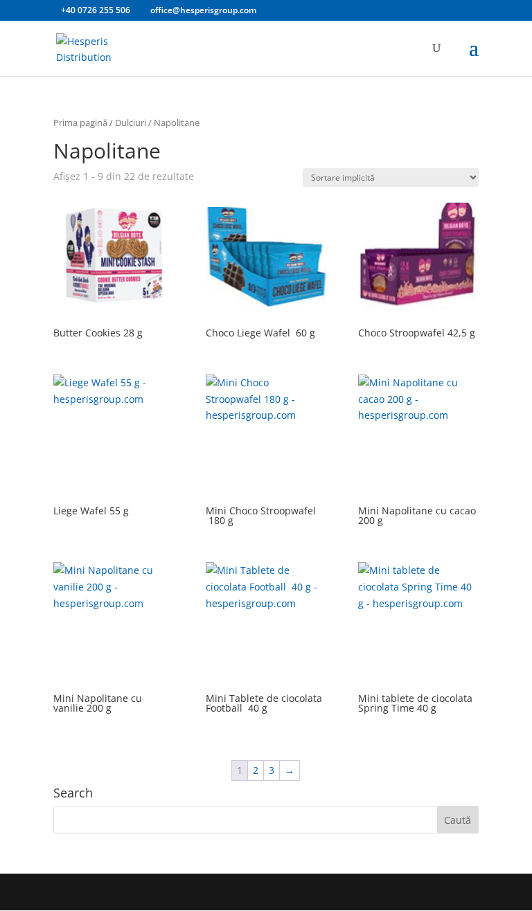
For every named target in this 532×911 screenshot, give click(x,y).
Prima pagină (80, 122)
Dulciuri (130, 122)
